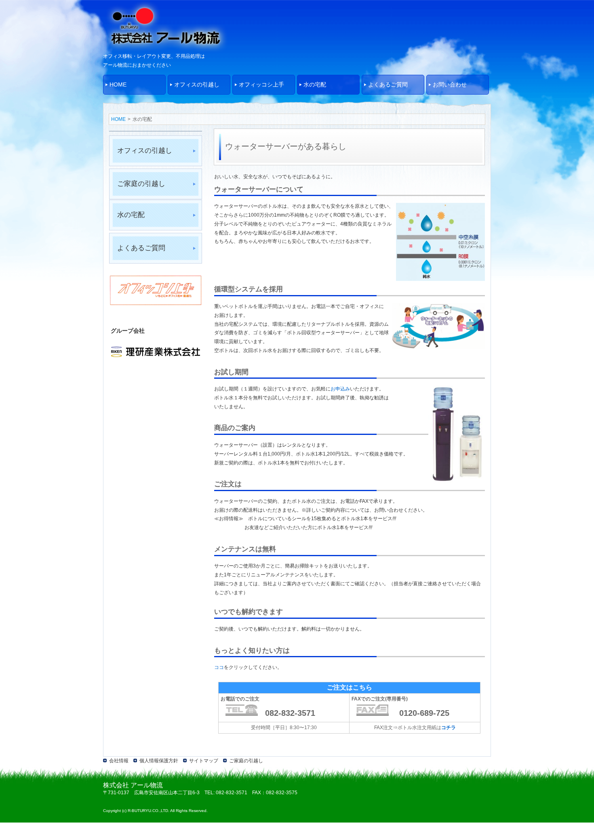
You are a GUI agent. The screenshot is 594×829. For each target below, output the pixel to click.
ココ (219, 667)
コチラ (448, 727)
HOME (118, 119)
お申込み (340, 389)
